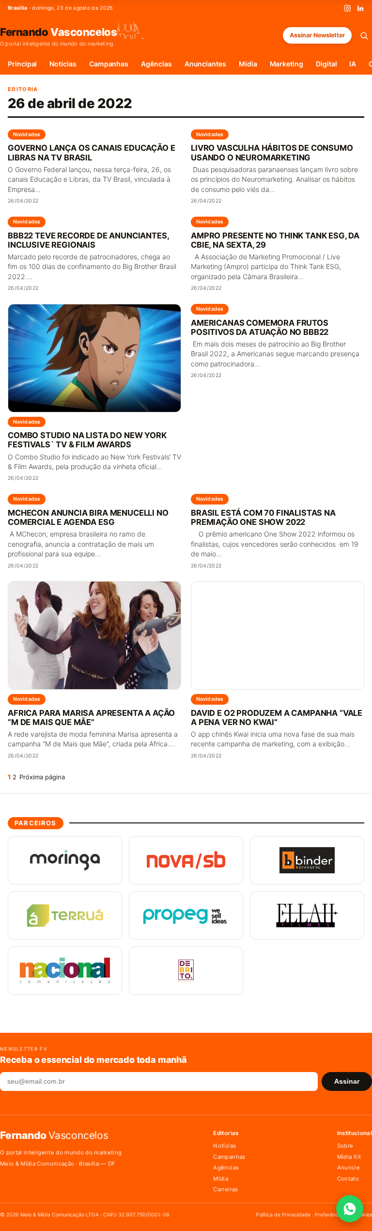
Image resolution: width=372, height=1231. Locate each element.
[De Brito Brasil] (186, 971)
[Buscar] (364, 36)
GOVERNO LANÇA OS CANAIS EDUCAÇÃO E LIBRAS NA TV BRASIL (91, 152)
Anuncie (348, 1167)
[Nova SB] (186, 860)
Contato (348, 1178)
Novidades (26, 134)
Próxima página (42, 777)
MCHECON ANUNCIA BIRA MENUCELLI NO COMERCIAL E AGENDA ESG (88, 517)
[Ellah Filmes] (307, 915)
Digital (326, 64)
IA (352, 64)
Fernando (58, 31)
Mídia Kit (349, 1156)
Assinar (346, 1081)
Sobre (345, 1145)
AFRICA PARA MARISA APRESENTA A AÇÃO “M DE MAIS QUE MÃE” (91, 718)
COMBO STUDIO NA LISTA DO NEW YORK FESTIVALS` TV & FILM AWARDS (87, 440)
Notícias (62, 64)
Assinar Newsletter (317, 35)
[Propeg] (186, 915)
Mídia (248, 64)
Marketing (286, 64)
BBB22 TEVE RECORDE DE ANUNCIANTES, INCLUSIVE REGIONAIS (88, 240)
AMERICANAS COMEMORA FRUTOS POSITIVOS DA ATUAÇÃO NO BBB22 (259, 327)
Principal (22, 64)
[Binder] (307, 860)
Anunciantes (205, 64)
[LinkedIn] (360, 8)
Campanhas (108, 64)
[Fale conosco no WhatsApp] (349, 1208)
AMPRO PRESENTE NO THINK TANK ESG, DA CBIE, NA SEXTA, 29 (275, 240)
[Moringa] (65, 860)
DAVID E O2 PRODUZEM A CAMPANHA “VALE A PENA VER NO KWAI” (276, 718)
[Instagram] (347, 8)
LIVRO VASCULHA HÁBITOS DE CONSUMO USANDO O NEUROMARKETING (272, 152)
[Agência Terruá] (65, 915)
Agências (156, 64)
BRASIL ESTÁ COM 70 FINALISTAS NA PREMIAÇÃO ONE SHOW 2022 (263, 517)
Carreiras (225, 1189)
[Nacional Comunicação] (65, 971)
